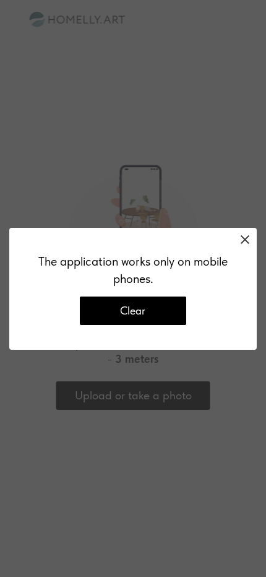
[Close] (245, 239)
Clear (132, 310)
